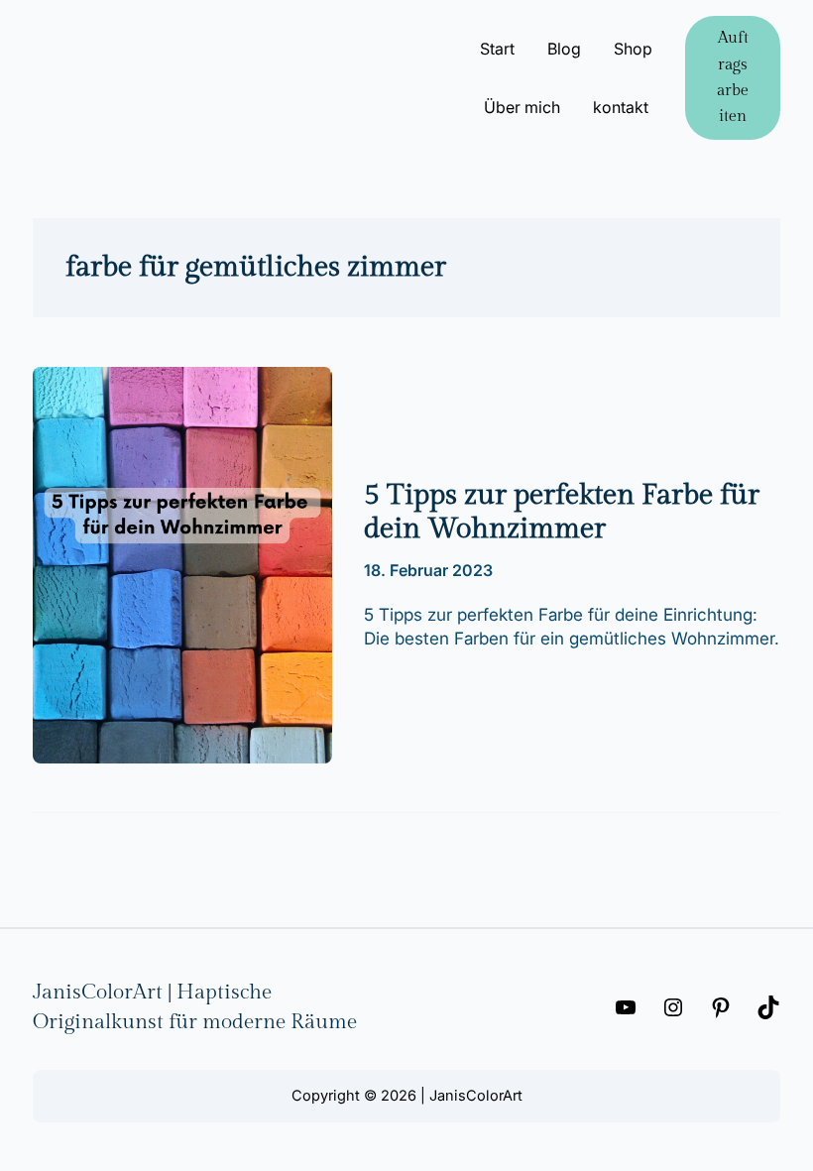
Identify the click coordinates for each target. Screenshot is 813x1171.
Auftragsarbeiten (733, 77)
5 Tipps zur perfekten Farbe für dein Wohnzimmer (561, 512)
